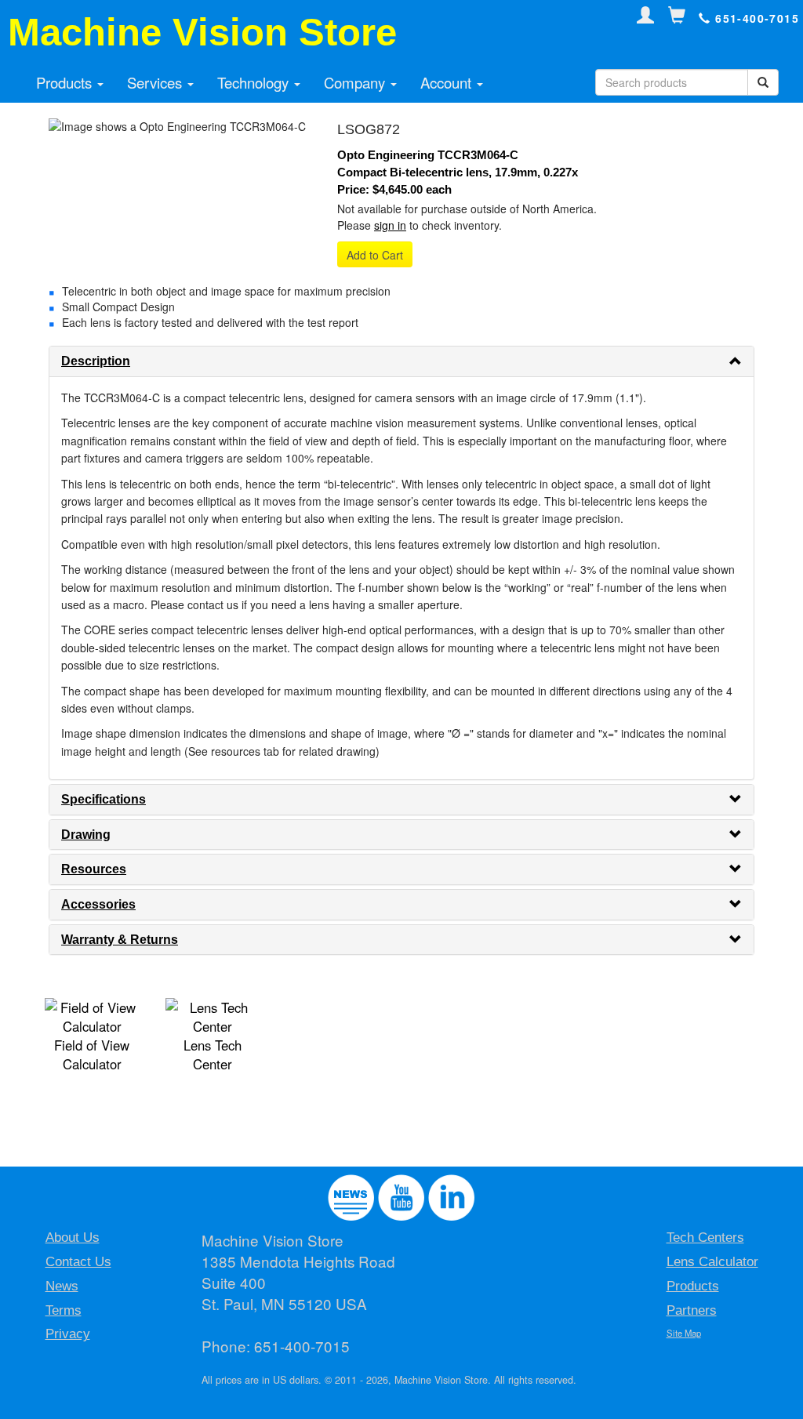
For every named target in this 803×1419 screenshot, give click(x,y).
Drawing (86, 834)
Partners (692, 1310)
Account (447, 82)
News (61, 1286)
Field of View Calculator (91, 1054)
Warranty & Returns (119, 939)
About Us (72, 1237)
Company (356, 82)
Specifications (103, 799)
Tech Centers (705, 1237)
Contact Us (78, 1261)
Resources (93, 869)
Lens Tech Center (212, 1054)
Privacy (67, 1333)
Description (95, 361)
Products (66, 82)
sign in (390, 225)
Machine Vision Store (202, 32)
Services (156, 82)
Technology (254, 82)
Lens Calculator (712, 1261)
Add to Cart (375, 255)
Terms (63, 1310)
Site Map (684, 1332)
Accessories (98, 904)
